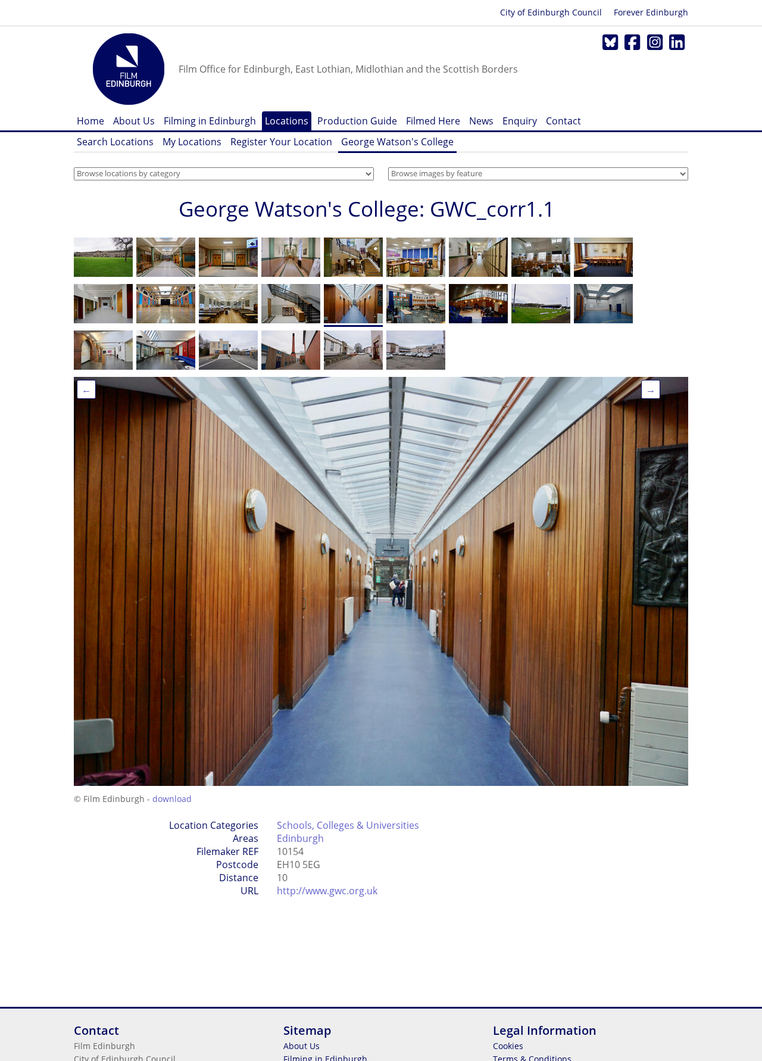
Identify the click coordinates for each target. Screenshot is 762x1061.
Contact (563, 120)
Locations (286, 120)
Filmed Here (433, 120)
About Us (134, 120)
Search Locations (115, 141)
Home (90, 120)
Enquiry (519, 120)
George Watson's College (397, 141)
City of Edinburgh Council (551, 12)
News (481, 120)
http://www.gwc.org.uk (327, 890)
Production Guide (357, 120)
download (172, 798)
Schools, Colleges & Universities (348, 825)
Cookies (508, 1045)
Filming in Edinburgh (210, 120)
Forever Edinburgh (651, 12)
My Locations (192, 141)
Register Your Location (281, 141)
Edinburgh (300, 838)
